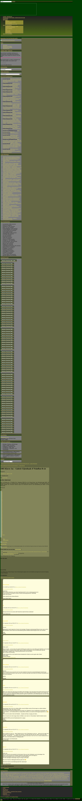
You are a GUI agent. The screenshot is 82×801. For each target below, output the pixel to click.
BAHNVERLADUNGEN (10, 22)
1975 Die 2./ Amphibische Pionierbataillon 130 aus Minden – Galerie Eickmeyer (11, 87)
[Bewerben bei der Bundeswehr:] (7, 40)
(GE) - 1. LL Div (36, 773)
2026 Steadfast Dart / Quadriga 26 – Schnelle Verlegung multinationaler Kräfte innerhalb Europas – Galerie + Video (12, 214)
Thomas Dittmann (6, 664)
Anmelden (5, 45)
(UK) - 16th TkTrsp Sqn (30, 776)
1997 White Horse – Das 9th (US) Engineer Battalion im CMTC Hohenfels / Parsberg (12, 211)
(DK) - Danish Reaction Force (24, 773)
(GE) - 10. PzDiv (41, 773)
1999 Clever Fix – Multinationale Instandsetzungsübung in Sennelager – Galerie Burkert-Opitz (11, 84)
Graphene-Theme (14, 796)
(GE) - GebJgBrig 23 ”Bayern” (14, 774)
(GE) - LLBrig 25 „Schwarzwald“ (28, 774)
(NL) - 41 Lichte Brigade (22, 775)
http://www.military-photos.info (9, 657)
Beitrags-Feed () (7, 46)
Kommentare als (7, 47)
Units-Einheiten (4, 72)
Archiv (4, 788)
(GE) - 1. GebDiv (30, 773)
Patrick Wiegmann (6, 584)
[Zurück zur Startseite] (18, 14)
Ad (3, 605)
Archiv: (1, 461)
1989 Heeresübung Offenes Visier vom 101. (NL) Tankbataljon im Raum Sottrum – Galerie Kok (12, 116)
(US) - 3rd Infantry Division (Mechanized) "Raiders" (35, 780)
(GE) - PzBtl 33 (49, 774)
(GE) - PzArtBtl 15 (44, 774)
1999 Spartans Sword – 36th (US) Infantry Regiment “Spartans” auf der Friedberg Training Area (12, 180)
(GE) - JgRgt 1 (21, 774)
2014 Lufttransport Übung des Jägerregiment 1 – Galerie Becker (12, 465)
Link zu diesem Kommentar (20, 587)
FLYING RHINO (8, 28)
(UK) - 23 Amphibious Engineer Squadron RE (59, 776)
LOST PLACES (8, 23)
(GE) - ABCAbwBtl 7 (46, 773)
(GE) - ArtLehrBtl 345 (53, 773)
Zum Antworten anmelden (8, 589)
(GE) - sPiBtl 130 (9, 775)
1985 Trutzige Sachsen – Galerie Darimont (10, 111)
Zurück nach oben (6, 794)
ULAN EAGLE (8, 32)
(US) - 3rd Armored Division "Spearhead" (18, 780)
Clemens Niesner (5, 640)
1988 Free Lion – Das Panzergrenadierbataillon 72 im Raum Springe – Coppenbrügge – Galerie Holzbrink (12, 93)
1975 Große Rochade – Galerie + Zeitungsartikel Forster (12, 90)
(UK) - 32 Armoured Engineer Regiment (50, 777)
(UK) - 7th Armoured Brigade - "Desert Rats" (16, 776)
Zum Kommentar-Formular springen (7, 577)
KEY (6, 29)
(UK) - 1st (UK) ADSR (47, 775)
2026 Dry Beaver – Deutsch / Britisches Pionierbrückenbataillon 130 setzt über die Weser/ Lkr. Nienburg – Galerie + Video (12, 103)
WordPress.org (6, 48)
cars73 (4, 685)
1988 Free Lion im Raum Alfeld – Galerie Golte (10, 553)
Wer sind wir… (6, 789)
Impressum (5, 793)
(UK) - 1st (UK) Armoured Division (57, 775)
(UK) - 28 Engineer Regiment (35, 777)
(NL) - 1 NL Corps (16, 775)
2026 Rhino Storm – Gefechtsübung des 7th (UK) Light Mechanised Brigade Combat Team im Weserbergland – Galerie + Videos (12, 126)
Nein (77, 798)
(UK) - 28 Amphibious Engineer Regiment (20, 777)
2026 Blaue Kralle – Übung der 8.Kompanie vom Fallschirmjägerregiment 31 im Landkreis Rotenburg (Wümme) (11, 151)
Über (4, 539)
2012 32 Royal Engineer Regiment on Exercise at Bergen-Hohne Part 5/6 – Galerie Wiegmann (19, 463)
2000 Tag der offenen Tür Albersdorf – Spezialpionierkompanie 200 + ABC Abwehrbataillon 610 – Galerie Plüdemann (12, 80)
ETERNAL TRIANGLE (10, 27)
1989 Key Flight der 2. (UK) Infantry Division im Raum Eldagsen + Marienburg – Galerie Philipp (12, 113)
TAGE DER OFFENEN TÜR (11, 24)
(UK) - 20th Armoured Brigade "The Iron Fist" (41, 776)
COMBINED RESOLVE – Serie (11, 26)
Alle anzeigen (18, 549)
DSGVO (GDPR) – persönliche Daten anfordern (12, 791)
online (4, 437)
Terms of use (5, 790)
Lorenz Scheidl (5, 620)
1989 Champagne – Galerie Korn (11, 131)
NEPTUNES (7, 30)
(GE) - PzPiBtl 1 (2, 775)
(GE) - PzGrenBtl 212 (66, 774)
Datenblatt (48, 781)
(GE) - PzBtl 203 (54, 774)
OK (76, 798)
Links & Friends (6, 787)
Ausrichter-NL (3, 473)
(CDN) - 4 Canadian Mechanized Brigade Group (9, 773)
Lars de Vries (4, 477)
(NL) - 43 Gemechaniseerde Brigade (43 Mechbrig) (34, 775)
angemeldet (6, 768)
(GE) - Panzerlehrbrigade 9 (37, 774)
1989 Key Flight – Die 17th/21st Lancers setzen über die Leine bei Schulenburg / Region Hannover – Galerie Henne (12, 107)
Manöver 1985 (9, 473)
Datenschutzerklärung (7, 792)
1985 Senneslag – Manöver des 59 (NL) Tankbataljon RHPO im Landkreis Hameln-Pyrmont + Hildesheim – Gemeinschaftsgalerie (12, 192)
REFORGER (7, 31)
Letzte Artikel (5, 540)
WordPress (7, 796)
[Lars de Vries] (3, 542)
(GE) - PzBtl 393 (59, 774)
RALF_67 (4, 746)
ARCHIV (7, 20)
